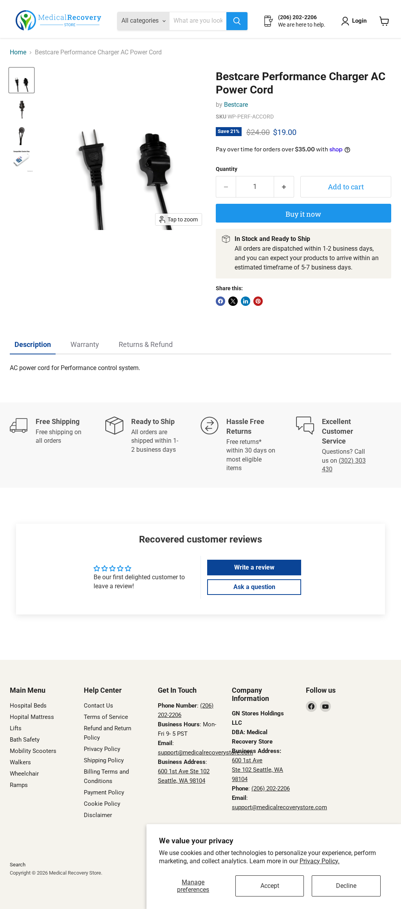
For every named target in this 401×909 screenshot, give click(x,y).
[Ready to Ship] (153, 445)
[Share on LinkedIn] (245, 301)
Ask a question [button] (254, 587)
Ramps (19, 785)
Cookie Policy (102, 803)
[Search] (236, 21)
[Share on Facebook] (220, 301)
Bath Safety (25, 739)
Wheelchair (24, 773)
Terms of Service (106, 716)
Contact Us (98, 705)
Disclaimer (98, 815)
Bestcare (236, 104)
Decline (346, 885)
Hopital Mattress (32, 716)
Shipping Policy (104, 760)
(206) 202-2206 (270, 788)
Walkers (20, 762)
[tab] (33, 345)
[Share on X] (233, 301)
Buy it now (303, 214)
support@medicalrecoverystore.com (205, 752)
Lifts (16, 728)
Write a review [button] (254, 567)
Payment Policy (104, 792)
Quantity (226, 169)
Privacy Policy (102, 749)
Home (18, 52)
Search (17, 865)
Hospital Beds (28, 705)
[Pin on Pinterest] (258, 301)
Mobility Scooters (33, 751)
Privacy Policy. (320, 861)
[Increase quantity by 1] (284, 187)
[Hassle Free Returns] (248, 445)
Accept (269, 885)
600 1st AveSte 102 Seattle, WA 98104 (257, 770)
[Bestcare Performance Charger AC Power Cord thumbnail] (21, 80)
